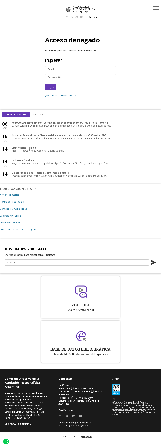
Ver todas (39, 114)
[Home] (80, 9)
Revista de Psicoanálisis (12, 201)
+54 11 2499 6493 (83, 397)
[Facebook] (67, 17)
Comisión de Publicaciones (13, 208)
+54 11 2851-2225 (84, 388)
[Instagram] (76, 17)
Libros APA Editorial (10, 222)
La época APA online (10, 215)
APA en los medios (9, 194)
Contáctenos (65, 410)
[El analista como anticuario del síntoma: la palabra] (80, 175)
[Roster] (86, 17)
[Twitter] (71, 17)
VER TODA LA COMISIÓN (18, 424)
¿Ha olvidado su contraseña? (61, 95)
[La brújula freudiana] (80, 163)
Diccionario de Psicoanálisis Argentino (19, 229)
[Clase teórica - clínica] (80, 150)
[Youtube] (81, 17)
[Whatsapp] (6, 442)
